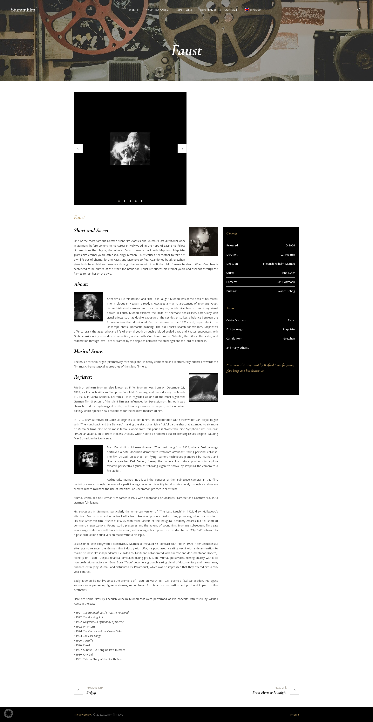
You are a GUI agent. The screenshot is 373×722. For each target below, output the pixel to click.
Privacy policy (82, 714)
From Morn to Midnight (270, 692)
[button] (8, 713)
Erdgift (91, 692)
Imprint (294, 714)
